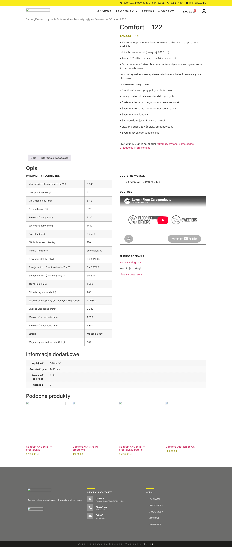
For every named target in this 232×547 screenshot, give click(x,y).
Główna (104, 11)
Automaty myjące (83, 19)
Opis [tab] (33, 157)
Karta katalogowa (130, 262)
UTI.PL (148, 544)
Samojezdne (101, 19)
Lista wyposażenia (131, 274)
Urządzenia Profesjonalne (58, 19)
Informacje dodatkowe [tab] (54, 157)
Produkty (125, 11)
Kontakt (166, 11)
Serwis (148, 11)
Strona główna (34, 19)
